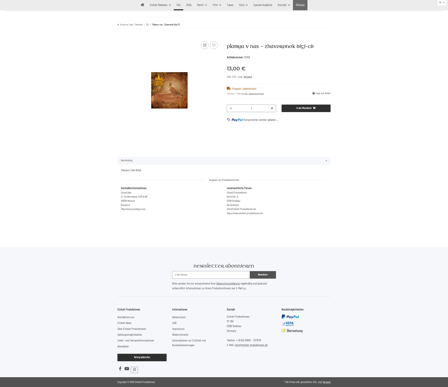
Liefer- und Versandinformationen (135, 340)
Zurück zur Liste (126, 25)
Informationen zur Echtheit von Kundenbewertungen (189, 343)
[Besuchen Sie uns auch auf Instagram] (134, 370)
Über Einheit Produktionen (131, 329)
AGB (174, 323)
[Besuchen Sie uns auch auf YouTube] (126, 369)
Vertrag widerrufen (142, 357)
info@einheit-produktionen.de (251, 345)
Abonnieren (263, 275)
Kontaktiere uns (125, 317)
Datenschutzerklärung (228, 283)
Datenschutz (179, 317)
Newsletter (123, 346)
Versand (247, 76)
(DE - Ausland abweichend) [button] (254, 94)
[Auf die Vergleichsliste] (205, 45)
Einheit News (124, 323)
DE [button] (440, 2)
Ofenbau (300, 5)
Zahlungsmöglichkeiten (129, 334)
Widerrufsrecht (180, 334)
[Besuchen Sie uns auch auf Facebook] (120, 369)
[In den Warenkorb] (120, 36)
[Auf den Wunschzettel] (214, 45)
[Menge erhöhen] (272, 108)
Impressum (178, 329)
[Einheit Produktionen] (142, 5)
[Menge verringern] (231, 108)
